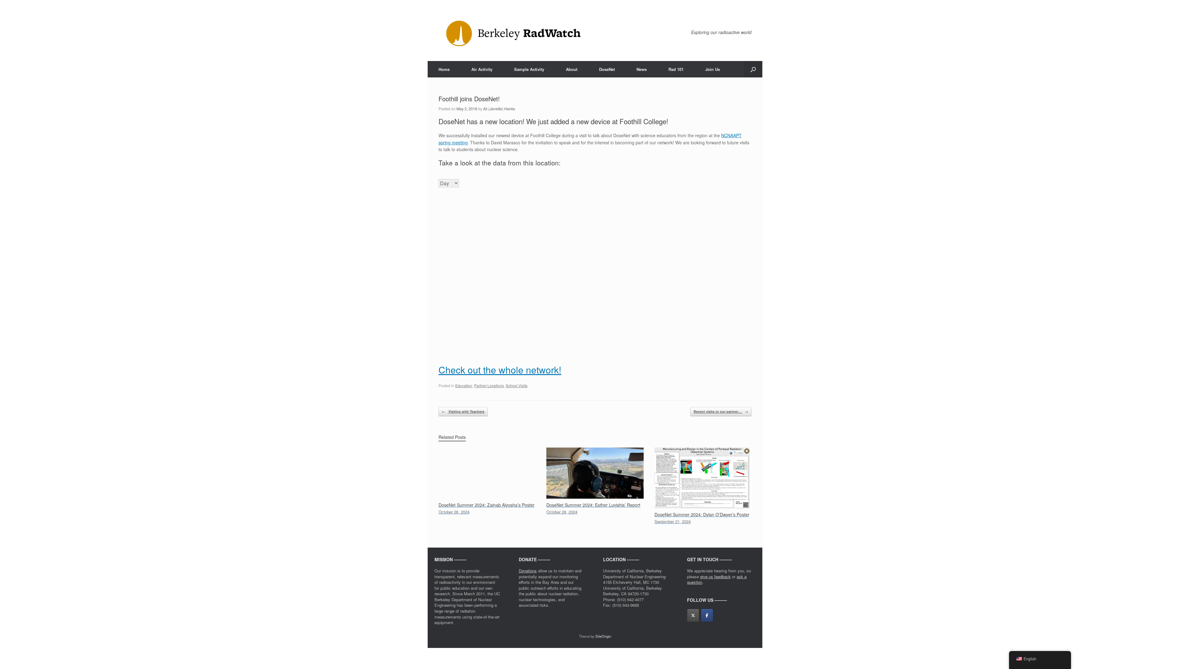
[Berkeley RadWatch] (512, 33)
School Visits (516, 385)
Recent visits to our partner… (721, 411)
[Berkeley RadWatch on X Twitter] (693, 615)
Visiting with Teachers (463, 411)
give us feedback (715, 576)
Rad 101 (676, 69)
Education (463, 385)
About (571, 69)
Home (444, 69)
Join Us (712, 69)
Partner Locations (489, 385)
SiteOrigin (603, 636)
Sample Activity (529, 69)
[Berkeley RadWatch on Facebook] (707, 615)
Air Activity (481, 69)
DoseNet (607, 69)
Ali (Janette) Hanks (499, 108)
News (642, 69)
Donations (528, 571)
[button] (753, 69)
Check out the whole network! (500, 369)
